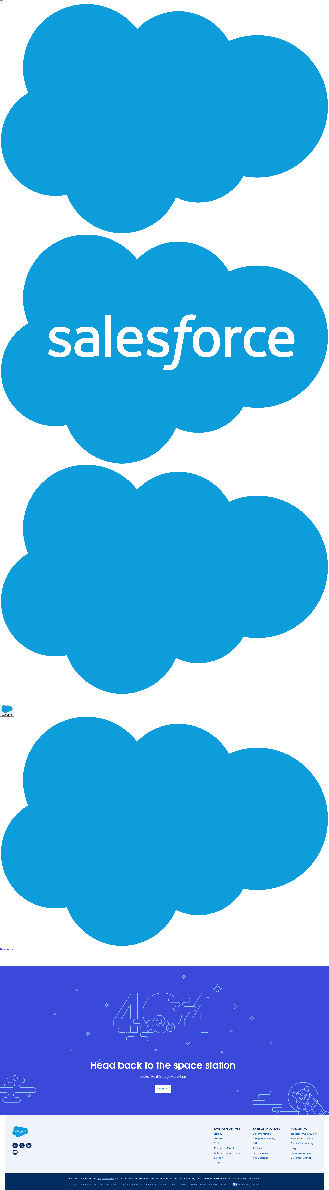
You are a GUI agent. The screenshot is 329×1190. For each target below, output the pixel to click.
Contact (183, 1184)
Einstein (218, 1157)
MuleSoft (219, 1138)
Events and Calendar (302, 1138)
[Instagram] (15, 1145)
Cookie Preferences (218, 1184)
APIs (255, 1143)
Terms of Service (88, 1184)
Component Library (264, 1138)
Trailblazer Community (304, 1133)
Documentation (262, 1133)
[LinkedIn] (29, 1145)
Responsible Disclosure (156, 1184)
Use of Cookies (198, 1184)
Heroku (218, 1133)
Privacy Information (132, 1184)
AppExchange (261, 1157)
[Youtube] (15, 1152)
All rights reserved (106, 1178)
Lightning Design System (228, 1152)
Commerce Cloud (224, 1148)
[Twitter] (22, 1145)
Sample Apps (260, 1152)
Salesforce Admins (301, 1152)
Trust (173, 1184)
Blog (293, 1148)
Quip (217, 1162)
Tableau (218, 1143)
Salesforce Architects (302, 1157)
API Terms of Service (109, 1184)
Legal (73, 1184)
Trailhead (258, 1148)
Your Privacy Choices (248, 1184)
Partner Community (302, 1143)
